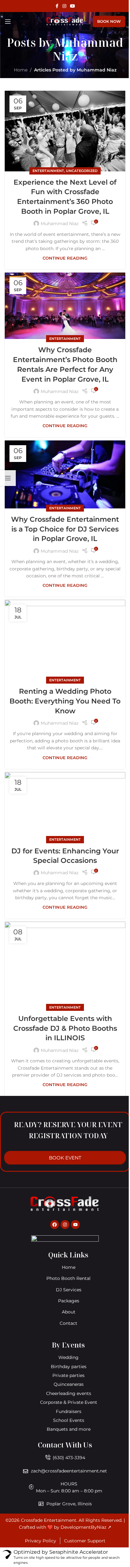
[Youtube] (75, 1224)
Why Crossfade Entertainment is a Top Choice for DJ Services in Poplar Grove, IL (65, 529)
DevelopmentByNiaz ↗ (86, 1527)
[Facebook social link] (57, 6)
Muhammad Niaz (88, 49)
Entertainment (48, 171)
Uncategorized (82, 171)
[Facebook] (54, 1224)
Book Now (109, 21)
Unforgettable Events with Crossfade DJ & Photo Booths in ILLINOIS (65, 1028)
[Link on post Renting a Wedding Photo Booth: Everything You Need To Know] (65, 640)
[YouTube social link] (72, 6)
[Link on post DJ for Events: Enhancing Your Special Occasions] (65, 806)
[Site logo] (65, 21)
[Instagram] (65, 1224)
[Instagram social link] (64, 6)
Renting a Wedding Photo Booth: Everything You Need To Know (65, 701)
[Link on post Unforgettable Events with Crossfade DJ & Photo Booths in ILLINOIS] (65, 964)
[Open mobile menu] (8, 21)
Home (20, 70)
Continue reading (65, 258)
